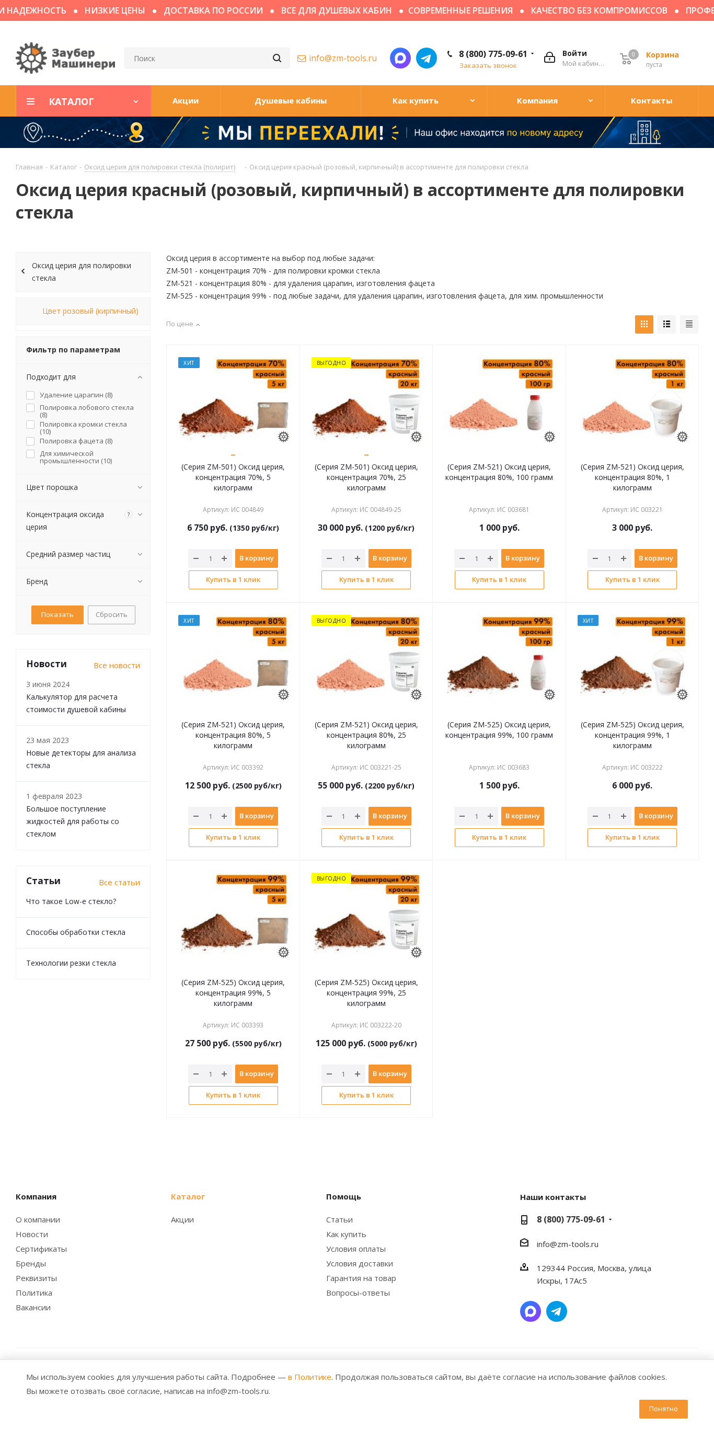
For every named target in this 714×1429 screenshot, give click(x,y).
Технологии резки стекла (71, 963)
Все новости (117, 665)
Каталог (188, 1196)
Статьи (339, 1219)
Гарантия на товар (361, 1278)
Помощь (343, 1196)
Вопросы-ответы (358, 1292)
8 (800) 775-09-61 (493, 54)
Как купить (346, 1234)
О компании (38, 1219)
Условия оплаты (356, 1248)
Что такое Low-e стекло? (71, 901)
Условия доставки (359, 1263)
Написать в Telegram (426, 58)
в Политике (309, 1376)
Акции (182, 1219)
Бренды (31, 1263)
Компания (36, 1196)
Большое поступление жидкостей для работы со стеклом (72, 821)
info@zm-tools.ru (343, 58)
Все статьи (119, 882)
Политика (34, 1292)
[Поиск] (277, 58)
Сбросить (112, 614)
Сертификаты (41, 1248)
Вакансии (33, 1307)
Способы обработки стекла (75, 932)
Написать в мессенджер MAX (400, 58)
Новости (32, 1234)
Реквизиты (36, 1278)
